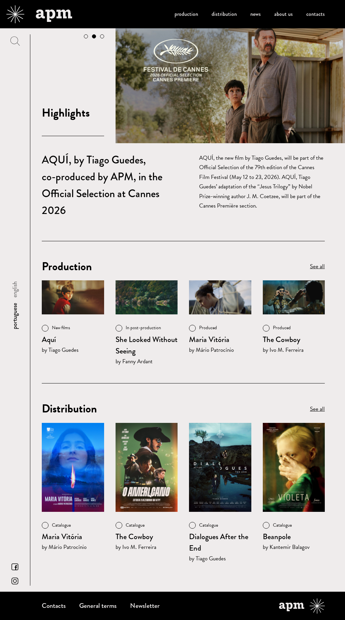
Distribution (224, 14)
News (255, 14)
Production (186, 14)
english (14, 289)
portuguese (14, 316)
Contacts (315, 14)
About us (283, 14)
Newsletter (145, 606)
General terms (98, 606)
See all (317, 266)
